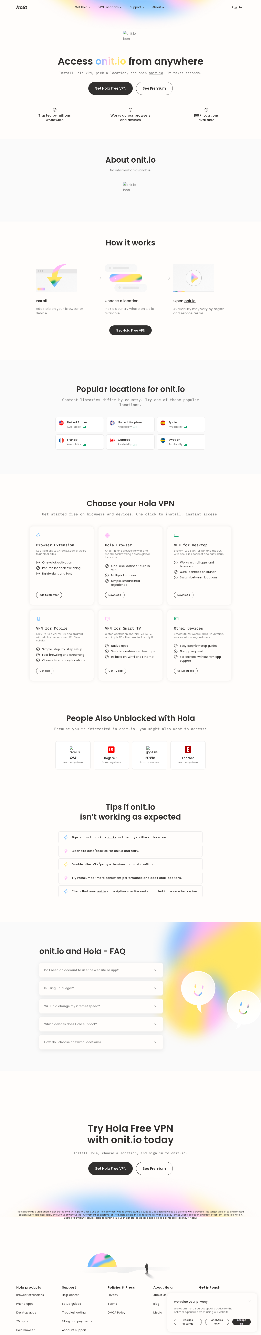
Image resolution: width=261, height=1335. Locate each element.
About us (159, 1295)
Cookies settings (187, 1322)
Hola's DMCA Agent (185, 1217)
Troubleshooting (74, 1313)
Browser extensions (30, 1295)
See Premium (154, 88)
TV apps (22, 1321)
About (156, 7)
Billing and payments (77, 1321)
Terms (112, 1304)
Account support (74, 1330)
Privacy (113, 1295)
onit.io (156, 73)
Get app (45, 671)
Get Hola (81, 7)
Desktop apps (26, 1313)
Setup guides (185, 671)
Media (157, 1313)
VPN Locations (108, 7)
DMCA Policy (117, 1313)
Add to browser (49, 595)
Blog (156, 1304)
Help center (70, 1295)
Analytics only (217, 1322)
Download (114, 595)
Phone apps (24, 1304)
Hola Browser (25, 1330)
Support (135, 7)
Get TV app (115, 671)
